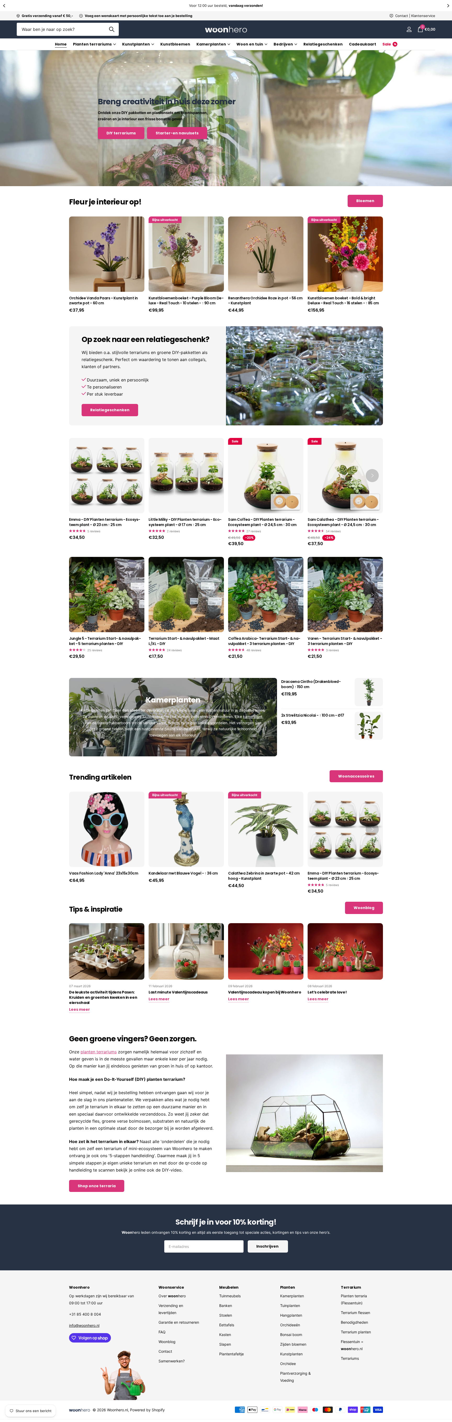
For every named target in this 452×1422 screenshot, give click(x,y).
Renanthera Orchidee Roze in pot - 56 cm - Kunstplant (265, 301)
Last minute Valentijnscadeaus (178, 992)
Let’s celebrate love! (327, 992)
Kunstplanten (136, 44)
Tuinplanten (290, 1305)
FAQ (162, 1332)
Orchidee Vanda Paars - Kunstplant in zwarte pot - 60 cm (103, 301)
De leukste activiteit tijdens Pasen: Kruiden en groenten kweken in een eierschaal (103, 997)
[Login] (408, 29)
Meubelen (229, 1287)
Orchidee (288, 1363)
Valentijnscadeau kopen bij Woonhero (264, 992)
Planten (287, 1287)
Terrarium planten (356, 1332)
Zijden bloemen (293, 1344)
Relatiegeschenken (323, 44)
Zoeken (111, 29)
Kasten (225, 1334)
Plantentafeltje (231, 1354)
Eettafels (226, 1325)
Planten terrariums (92, 44)
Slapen (225, 1344)
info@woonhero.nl (84, 1325)
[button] (4, 5)
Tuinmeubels (230, 1296)
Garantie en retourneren (179, 1322)
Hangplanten (291, 1315)
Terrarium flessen (355, 1312)
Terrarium (351, 1287)
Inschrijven (267, 1246)
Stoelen (225, 1315)
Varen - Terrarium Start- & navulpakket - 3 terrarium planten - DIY (345, 641)
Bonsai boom (291, 1334)
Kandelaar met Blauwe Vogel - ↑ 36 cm (183, 873)
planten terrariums (99, 1051)
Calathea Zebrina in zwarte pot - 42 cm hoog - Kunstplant (264, 876)
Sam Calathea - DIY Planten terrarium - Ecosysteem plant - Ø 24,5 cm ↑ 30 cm (343, 522)
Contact (165, 1351)
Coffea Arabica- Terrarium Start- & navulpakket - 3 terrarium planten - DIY (264, 641)
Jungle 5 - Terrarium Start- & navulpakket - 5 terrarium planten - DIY (105, 641)
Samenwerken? (172, 1361)
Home (61, 44)
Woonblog (167, 1341)
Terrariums (350, 1358)
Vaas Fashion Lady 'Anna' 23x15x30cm (103, 873)
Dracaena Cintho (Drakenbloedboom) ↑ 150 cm (311, 684)
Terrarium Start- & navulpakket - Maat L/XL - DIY (184, 641)
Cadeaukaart (362, 44)
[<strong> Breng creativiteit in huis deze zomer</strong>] (226, 118)
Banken (225, 1305)
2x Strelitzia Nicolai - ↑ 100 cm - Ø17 (312, 715)
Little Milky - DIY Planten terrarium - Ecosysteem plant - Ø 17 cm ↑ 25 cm (185, 522)
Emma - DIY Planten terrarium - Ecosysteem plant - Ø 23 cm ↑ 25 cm (104, 522)
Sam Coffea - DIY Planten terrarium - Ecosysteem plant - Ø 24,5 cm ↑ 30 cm (262, 522)
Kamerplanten (211, 44)
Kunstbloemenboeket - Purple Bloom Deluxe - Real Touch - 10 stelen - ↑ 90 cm (186, 301)
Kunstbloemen (175, 44)
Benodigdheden (354, 1322)
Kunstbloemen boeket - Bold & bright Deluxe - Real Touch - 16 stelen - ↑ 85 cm (343, 301)
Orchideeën (290, 1325)
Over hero (172, 1296)
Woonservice (171, 1287)
